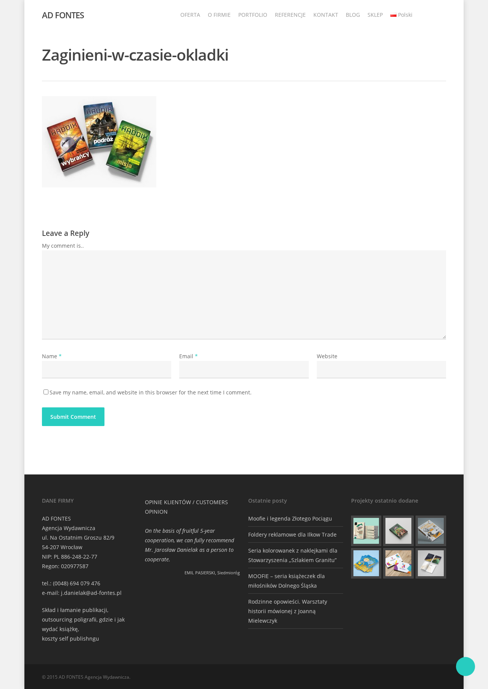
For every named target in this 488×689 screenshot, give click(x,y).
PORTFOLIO (252, 14)
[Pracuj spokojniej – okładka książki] (366, 531)
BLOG (353, 14)
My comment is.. (63, 245)
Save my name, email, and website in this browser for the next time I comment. (151, 392)
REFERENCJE (290, 14)
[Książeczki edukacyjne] (366, 563)
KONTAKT (325, 14)
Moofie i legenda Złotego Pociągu (290, 518)
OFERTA (190, 14)
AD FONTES (63, 15)
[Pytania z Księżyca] (431, 531)
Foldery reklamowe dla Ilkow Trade (292, 534)
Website (327, 356)
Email (188, 356)
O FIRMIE (219, 14)
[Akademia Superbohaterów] (398, 531)
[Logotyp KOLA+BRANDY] (398, 563)
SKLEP (375, 14)
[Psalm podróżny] (431, 563)
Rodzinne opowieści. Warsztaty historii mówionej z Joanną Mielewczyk (287, 611)
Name (52, 356)
